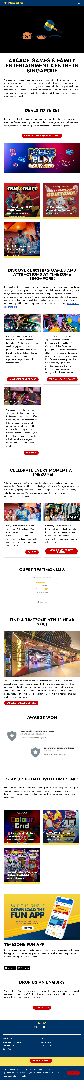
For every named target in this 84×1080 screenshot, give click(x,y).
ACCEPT (73, 1072)
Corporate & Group (12, 1042)
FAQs (43, 1039)
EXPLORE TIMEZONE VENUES (21, 702)
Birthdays (7, 1039)
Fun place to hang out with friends (42, 589)
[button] (27, 578)
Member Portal (41, 1060)
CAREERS (7, 1049)
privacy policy (21, 1076)
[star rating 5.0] (42, 583)
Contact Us (8, 1045)
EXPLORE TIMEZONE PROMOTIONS (42, 135)
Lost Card (46, 1045)
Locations (46, 1042)
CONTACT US (42, 1007)
